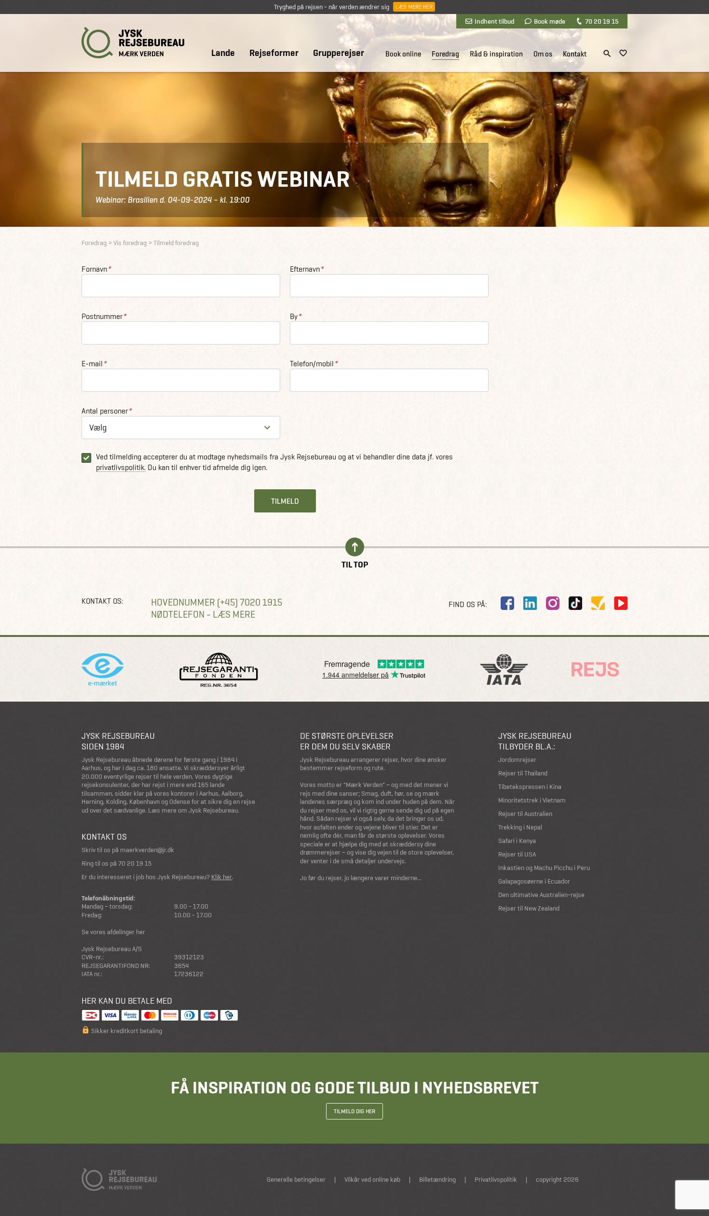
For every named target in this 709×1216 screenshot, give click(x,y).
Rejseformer (274, 53)
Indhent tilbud (494, 21)
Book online (403, 54)
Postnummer (104, 316)
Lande (223, 53)
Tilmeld (285, 501)
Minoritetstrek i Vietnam (532, 800)
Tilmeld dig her (354, 1111)
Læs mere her (414, 7)
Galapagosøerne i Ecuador (534, 881)
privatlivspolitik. (121, 468)
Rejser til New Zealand (528, 908)
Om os (542, 54)
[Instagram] (552, 603)
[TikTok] (575, 603)
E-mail (94, 364)
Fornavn (96, 269)
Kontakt (574, 54)
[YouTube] (620, 603)
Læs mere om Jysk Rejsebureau (193, 810)
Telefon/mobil (313, 364)
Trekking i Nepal (520, 827)
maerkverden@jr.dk (147, 850)
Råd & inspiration (496, 54)
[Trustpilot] (598, 603)
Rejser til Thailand (522, 773)
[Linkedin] (530, 603)
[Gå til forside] (133, 42)
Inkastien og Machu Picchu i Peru (544, 868)
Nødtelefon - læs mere (203, 614)
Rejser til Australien (525, 814)
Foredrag (445, 54)
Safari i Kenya (517, 841)
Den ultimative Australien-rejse (541, 895)
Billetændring (437, 1179)
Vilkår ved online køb (372, 1179)
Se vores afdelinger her (113, 932)
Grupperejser (338, 53)
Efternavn (306, 269)
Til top (354, 564)
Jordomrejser (517, 760)
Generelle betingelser (296, 1179)
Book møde (549, 21)
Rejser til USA (517, 854)
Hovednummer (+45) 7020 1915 (216, 602)
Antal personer (106, 411)
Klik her (221, 877)
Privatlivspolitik (496, 1179)
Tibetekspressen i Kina (529, 787)
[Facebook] (507, 603)
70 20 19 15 (601, 21)
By (295, 316)
